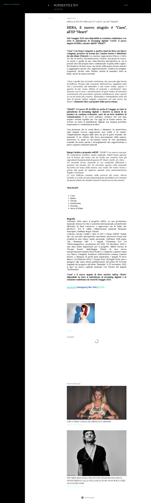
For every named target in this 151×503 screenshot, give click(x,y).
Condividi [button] (50, 18)
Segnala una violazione (11, 4)
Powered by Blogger (89, 497)
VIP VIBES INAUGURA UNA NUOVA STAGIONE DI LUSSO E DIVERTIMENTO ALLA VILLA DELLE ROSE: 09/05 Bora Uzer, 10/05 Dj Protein (96, 481)
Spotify (101, 287)
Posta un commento (78, 424)
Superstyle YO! (66, 5)
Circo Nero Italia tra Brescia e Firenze (89, 421)
